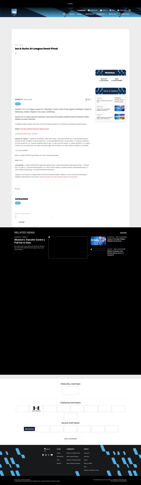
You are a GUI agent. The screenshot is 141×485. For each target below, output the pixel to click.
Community (101, 14)
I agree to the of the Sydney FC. (29, 216)
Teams (79, 14)
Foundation (124, 14)
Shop (85, 466)
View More (123, 232)
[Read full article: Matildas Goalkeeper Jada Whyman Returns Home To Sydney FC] (120, 116)
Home (16, 45)
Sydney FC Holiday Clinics (73, 453)
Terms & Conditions (26, 479)
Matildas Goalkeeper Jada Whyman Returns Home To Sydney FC (115, 253)
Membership (60, 456)
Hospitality (89, 14)
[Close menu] (135, 480)
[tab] (104, 79)
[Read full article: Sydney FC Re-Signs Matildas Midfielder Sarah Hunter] (120, 108)
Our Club (112, 14)
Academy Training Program (74, 460)
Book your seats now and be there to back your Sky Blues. (59, 177)
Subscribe (21, 222)
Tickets (58, 453)
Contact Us (87, 453)
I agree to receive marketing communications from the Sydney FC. (34, 218)
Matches (59, 463)
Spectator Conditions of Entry (91, 470)
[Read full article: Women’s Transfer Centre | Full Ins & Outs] (120, 100)
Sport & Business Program (73, 463)
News (65, 14)
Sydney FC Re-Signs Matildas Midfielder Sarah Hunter (116, 240)
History (85, 460)
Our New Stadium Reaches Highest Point (34, 129)
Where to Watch (88, 463)
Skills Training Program (72, 456)
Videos (71, 14)
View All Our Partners (70, 438)
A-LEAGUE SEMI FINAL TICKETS (26, 134)
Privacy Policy (27, 216)
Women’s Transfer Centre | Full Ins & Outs (29, 241)
